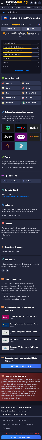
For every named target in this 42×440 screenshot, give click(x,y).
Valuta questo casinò (21, 70)
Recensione (11, 29)
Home (3, 12)
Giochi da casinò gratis (25, 408)
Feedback (6, 428)
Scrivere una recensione (21, 366)
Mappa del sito (8, 420)
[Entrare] (35, 2)
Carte (7, 88)
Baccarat (28, 98)
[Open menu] (2, 3)
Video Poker (10, 98)
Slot (27, 83)
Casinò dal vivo (32, 103)
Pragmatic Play (6, 414)
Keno (7, 93)
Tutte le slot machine (8, 411)
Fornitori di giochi (23, 411)
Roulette (8, 83)
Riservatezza (28, 424)
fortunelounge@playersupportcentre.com (15, 197)
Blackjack (9, 103)
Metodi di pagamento (8, 408)
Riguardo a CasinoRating (11, 424)
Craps (27, 88)
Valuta (32, 29)
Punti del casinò (22, 420)
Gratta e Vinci (30, 93)
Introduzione (6, 8)
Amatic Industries (20, 414)
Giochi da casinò (18, 8)
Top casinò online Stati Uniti (21, 437)
